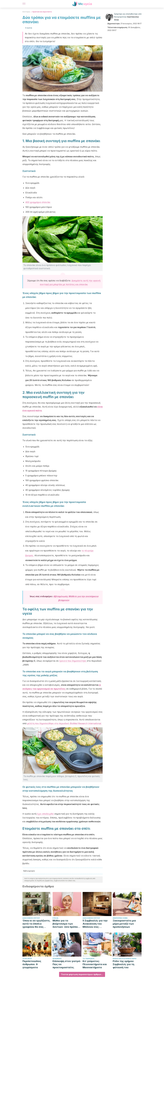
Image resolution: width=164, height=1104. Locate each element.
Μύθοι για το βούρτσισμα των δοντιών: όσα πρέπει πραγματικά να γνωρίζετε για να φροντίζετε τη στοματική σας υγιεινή (66, 923)
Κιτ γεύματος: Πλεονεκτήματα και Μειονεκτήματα (95, 964)
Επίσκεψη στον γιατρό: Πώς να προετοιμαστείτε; (67, 964)
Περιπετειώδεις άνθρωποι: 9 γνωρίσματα (31, 964)
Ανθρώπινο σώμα (120, 918)
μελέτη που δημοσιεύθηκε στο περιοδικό (64, 723)
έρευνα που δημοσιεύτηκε (73, 661)
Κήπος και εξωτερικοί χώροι (124, 958)
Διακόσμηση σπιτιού (31, 918)
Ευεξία (55, 918)
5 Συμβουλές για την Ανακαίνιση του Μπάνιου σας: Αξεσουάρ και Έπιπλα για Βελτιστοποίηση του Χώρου (96, 923)
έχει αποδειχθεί (45, 814)
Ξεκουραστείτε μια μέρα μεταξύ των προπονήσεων (124, 923)
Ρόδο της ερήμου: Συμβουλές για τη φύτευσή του (123, 964)
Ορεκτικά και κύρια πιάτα (42, 12)
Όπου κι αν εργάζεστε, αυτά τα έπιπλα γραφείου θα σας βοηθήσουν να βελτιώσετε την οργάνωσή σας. (36, 923)
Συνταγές (26, 12)
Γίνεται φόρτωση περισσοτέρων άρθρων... (82, 974)
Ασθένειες (57, 958)
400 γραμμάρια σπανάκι (37, 202)
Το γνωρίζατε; (89, 958)
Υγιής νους (27, 958)
